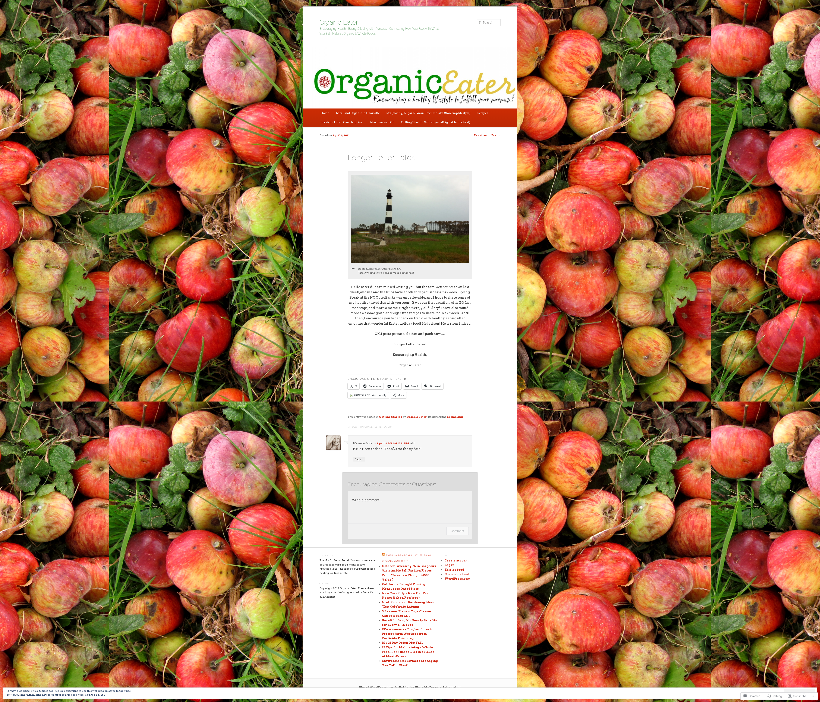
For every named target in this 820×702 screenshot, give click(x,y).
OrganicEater (417, 416)
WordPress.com (457, 578)
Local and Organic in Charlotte (358, 113)
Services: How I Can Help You (342, 122)
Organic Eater (338, 22)
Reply (359, 459)
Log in (449, 565)
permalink (455, 416)
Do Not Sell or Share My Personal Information (428, 687)
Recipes (482, 113)
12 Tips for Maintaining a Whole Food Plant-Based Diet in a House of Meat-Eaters (408, 652)
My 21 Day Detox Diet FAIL (402, 642)
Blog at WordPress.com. (376, 687)
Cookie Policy (95, 694)
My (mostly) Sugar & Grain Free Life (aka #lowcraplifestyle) (428, 113)
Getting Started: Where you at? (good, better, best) (435, 122)
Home (325, 113)
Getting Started (390, 416)
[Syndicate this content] (383, 555)
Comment (457, 531)
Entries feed (454, 569)
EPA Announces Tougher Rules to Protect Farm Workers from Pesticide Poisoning (407, 634)
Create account (457, 560)
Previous (479, 135)
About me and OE (382, 122)
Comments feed (457, 574)
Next (496, 135)
